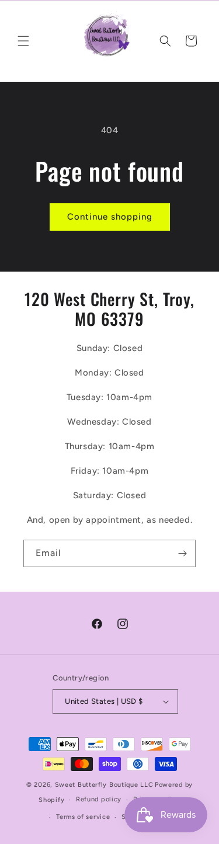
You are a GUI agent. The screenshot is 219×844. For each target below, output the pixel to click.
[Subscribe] (182, 553)
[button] (23, 41)
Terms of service (83, 817)
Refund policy (98, 799)
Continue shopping (109, 216)
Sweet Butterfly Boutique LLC (104, 785)
